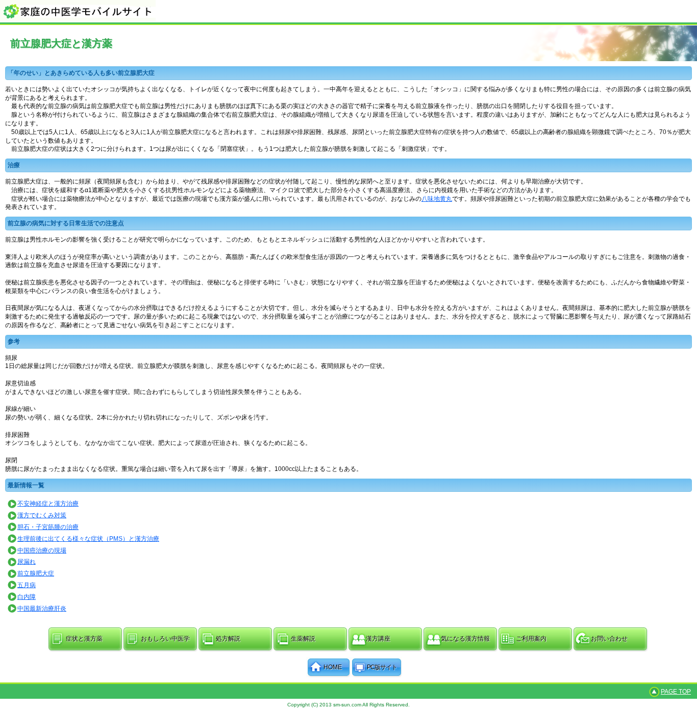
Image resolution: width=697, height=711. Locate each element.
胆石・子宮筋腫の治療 (48, 527)
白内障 (26, 596)
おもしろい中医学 (165, 638)
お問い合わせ (609, 638)
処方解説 (228, 638)
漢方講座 (378, 638)
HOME (332, 667)
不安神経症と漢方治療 (48, 503)
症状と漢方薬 (84, 638)
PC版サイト (382, 667)
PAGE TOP (676, 691)
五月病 (26, 585)
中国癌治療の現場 (41, 550)
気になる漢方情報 (465, 638)
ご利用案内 (531, 638)
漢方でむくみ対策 (41, 515)
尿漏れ (26, 561)
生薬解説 (303, 638)
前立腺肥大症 (35, 573)
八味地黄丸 (436, 198)
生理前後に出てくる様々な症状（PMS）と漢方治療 (88, 538)
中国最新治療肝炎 (41, 608)
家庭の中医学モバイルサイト (348, 11)
